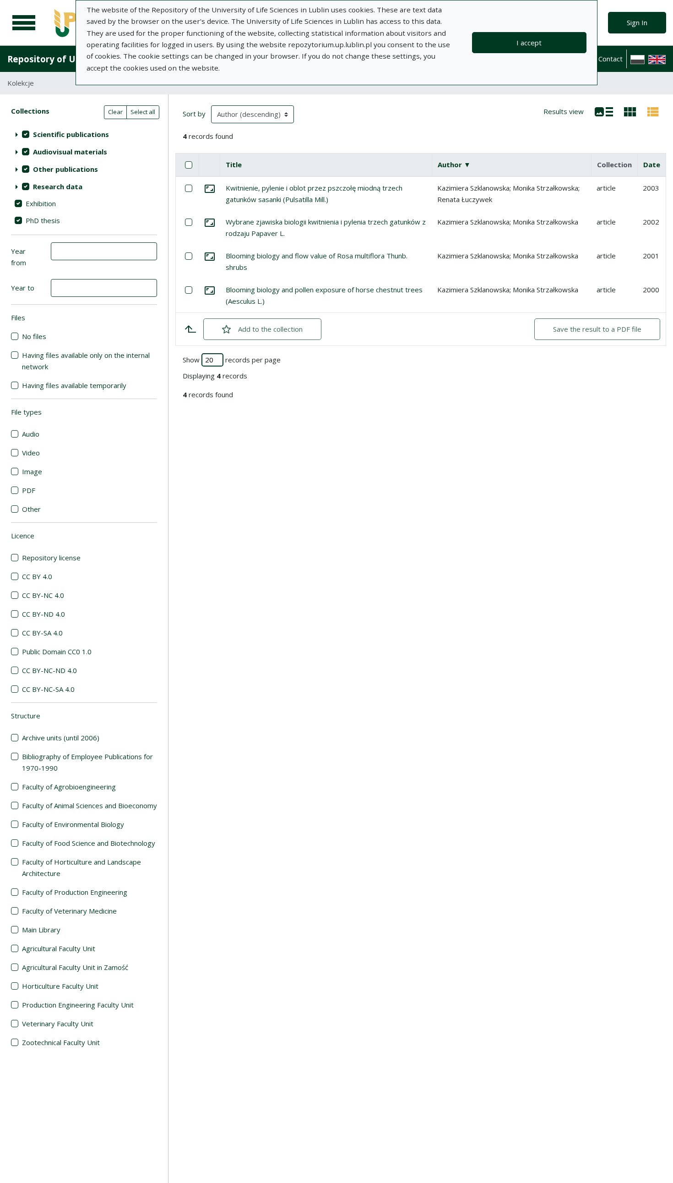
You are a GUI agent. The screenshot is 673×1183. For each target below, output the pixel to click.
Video (31, 452)
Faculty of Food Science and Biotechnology (88, 843)
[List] (604, 110)
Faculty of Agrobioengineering (69, 786)
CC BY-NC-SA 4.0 (48, 689)
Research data (57, 186)
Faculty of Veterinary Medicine (69, 910)
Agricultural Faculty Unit (58, 948)
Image (32, 471)
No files (34, 336)
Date (651, 164)
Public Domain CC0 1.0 (57, 651)
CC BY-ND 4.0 (43, 614)
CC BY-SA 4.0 (42, 632)
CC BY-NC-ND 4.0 (49, 670)
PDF (28, 490)
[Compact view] (630, 110)
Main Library (41, 929)
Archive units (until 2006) (60, 737)
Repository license (51, 557)
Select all (142, 112)
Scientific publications (71, 134)
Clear (115, 112)
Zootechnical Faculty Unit (61, 1042)
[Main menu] (24, 23)
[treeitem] (84, 134)
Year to (22, 287)
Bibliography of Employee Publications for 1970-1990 (87, 762)
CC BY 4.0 (37, 576)
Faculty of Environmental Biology (73, 824)
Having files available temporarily (74, 385)
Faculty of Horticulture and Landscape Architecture (81, 867)
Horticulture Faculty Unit (60, 986)
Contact (610, 58)
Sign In (637, 22)
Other (31, 509)
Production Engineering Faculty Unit (78, 1004)
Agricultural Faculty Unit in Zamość (75, 967)
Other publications (65, 169)
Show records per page (232, 359)
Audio (30, 433)
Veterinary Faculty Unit (57, 1023)
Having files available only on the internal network (86, 361)
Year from (18, 256)
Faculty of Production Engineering (74, 892)
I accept (529, 42)
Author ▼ (454, 164)
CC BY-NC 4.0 (43, 595)
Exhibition (41, 203)
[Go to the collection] (210, 187)
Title (234, 164)
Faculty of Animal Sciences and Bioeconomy (89, 805)
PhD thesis (43, 220)
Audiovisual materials (70, 151)
